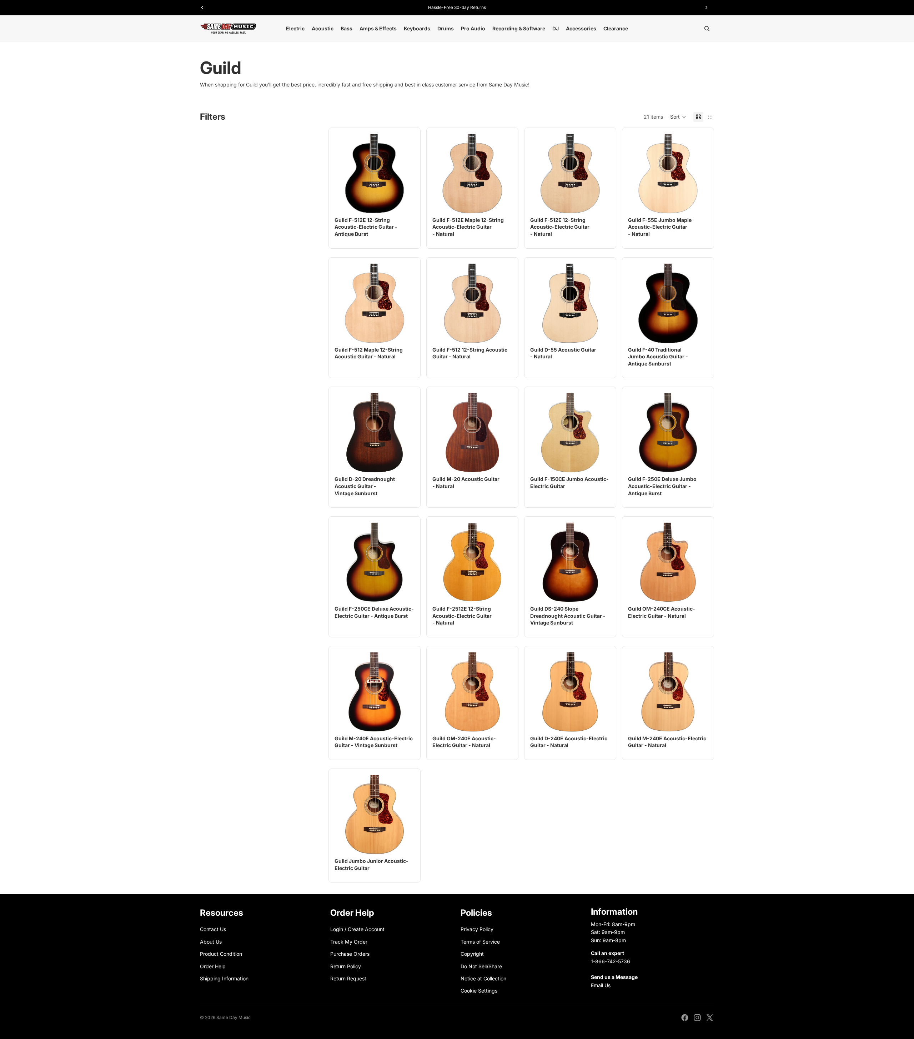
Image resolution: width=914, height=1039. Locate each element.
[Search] (707, 28)
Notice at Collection (483, 978)
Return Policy (345, 966)
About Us (211, 942)
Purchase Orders (350, 954)
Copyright (472, 954)
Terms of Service (480, 942)
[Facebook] (685, 1017)
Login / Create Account (357, 929)
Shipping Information (224, 978)
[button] (678, 117)
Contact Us (213, 929)
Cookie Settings (479, 991)
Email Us (601, 985)
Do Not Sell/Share (481, 966)
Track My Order (348, 942)
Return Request (348, 978)
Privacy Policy (477, 929)
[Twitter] (709, 1017)
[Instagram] (697, 1017)
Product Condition (221, 954)
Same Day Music (233, 1017)
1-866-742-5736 (610, 961)
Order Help (213, 966)
